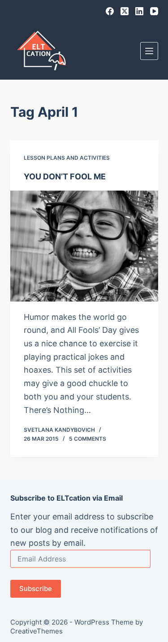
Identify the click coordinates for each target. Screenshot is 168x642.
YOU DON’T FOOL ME (65, 176)
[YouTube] (154, 11)
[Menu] (149, 51)
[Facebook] (110, 11)
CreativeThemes (36, 631)
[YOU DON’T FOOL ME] (84, 246)
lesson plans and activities (67, 157)
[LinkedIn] (139, 11)
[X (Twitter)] (125, 11)
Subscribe (35, 588)
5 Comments (87, 438)
